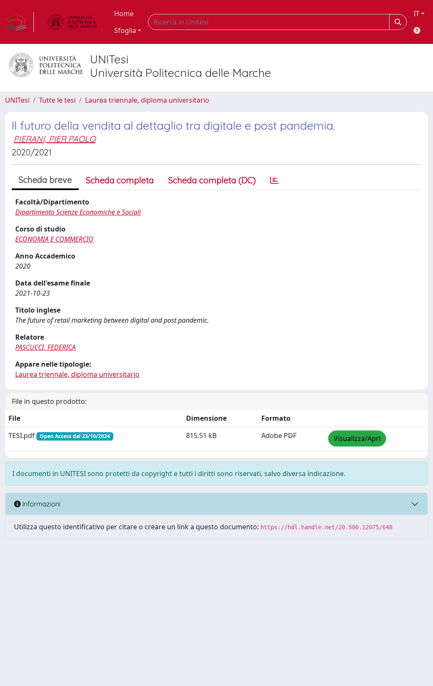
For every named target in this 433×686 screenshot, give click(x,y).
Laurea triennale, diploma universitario (147, 100)
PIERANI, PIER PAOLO (55, 138)
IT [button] (416, 13)
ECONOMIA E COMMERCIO (54, 239)
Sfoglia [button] (125, 30)
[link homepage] (19, 22)
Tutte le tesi (57, 100)
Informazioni (40, 504)
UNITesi (17, 100)
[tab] (274, 180)
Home (124, 13)
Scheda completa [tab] (120, 180)
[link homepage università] (72, 22)
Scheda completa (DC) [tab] (212, 180)
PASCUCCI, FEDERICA (45, 347)
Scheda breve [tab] (45, 179)
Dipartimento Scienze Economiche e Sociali (78, 212)
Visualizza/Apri (357, 438)
